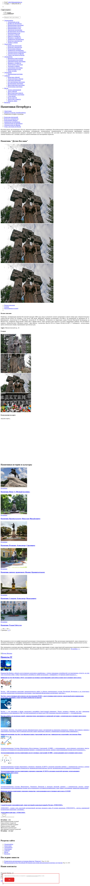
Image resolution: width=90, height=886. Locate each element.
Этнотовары (8, 72)
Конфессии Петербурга (15, 23)
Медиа (6, 88)
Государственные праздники (16, 82)
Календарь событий (14, 77)
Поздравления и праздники (16, 94)
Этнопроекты (8, 56)
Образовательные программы (16, 61)
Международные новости (15, 93)
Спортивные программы (15, 68)
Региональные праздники (15, 83)
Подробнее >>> (75, 649)
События (7, 75)
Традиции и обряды (14, 66)
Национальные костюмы (15, 74)
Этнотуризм (8, 44)
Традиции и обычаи (14, 34)
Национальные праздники (16, 25)
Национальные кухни (14, 28)
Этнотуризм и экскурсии (15, 64)
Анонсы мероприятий (14, 90)
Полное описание (9, 305)
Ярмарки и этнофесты (14, 38)
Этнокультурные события (15, 79)
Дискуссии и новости (14, 99)
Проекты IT (6, 657)
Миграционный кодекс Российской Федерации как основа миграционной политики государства (33, 862)
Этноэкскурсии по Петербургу (17, 52)
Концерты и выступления (15, 58)
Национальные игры (14, 33)
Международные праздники (16, 85)
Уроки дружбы (12, 71)
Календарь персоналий (15, 45)
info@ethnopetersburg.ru (15, 2)
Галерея (6, 307)
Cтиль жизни (12, 96)
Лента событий (12, 91)
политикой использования (32, 875)
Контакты (7, 102)
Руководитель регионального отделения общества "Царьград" (23, 861)
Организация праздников (15, 60)
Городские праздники (14, 80)
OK (9, 879)
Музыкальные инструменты (16, 31)
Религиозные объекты (14, 49)
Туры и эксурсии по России (16, 55)
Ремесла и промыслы (14, 36)
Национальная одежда (14, 27)
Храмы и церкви (13, 42)
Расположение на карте (11, 308)
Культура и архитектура (15, 41)
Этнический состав (13, 22)
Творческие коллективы (15, 30)
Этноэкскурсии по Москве (16, 53)
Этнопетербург (8, 20)
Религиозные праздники (15, 86)
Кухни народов (12, 97)
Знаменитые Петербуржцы (16, 39)
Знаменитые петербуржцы (16, 50)
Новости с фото (12, 101)
